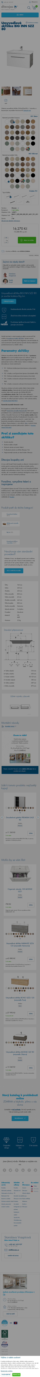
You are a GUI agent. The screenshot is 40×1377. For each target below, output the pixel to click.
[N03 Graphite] (12, 138)
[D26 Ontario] (22, 132)
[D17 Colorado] (17, 127)
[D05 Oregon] (22, 121)
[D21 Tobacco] (28, 127)
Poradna (16, 1188)
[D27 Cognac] (28, 132)
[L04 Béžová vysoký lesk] (28, 175)
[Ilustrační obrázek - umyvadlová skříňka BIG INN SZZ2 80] (27, 91)
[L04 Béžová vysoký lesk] (28, 138)
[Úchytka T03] (23, 196)
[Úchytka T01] (8, 196)
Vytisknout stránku (33, 22)
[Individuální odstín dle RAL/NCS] (28, 149)
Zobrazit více (27, 110)
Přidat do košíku (29, 240)
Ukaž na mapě (10, 1314)
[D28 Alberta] (33, 132)
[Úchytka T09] (20, 202)
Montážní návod (10, 726)
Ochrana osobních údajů (7, 1201)
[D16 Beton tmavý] (12, 127)
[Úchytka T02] (16, 196)
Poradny (12, 497)
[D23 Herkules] (7, 132)
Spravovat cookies (6, 1371)
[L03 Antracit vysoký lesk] (22, 138)
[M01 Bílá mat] (22, 143)
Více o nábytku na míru (14, 570)
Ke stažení (16, 1204)
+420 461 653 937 (8, 2)
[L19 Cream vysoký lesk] (12, 143)
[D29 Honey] (7, 138)
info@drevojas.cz (14, 1250)
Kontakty (3, 1188)
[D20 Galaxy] (22, 127)
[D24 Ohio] (12, 132)
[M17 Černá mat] (33, 143)
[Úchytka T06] (12, 202)
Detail (31, 833)
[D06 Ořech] (28, 121)
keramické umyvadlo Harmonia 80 (17, 411)
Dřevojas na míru (18, 1198)
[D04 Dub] (17, 121)
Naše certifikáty (26, 1198)
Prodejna (16, 1201)
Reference (24, 1201)
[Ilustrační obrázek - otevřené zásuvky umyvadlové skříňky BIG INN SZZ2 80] (16, 91)
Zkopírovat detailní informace (10, 221)
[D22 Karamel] (33, 127)
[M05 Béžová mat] (28, 143)
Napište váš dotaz (13, 1255)
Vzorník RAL (17, 1217)
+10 (20, 938)
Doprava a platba (5, 1198)
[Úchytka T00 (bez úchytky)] (27, 201)
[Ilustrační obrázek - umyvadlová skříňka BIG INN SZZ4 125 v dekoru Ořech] (5, 91)
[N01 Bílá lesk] (7, 121)
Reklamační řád (5, 1196)
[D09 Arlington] (33, 121)
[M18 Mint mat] (12, 149)
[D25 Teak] (17, 132)
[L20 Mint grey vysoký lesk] (17, 143)
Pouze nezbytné (6, 1374)
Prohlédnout (19, 1118)
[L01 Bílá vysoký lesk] (17, 175)
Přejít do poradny (30, 281)
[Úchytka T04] (31, 196)
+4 (19, 993)
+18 (20, 812)
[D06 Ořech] (22, 159)
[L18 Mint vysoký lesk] (7, 143)
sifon (26, 423)
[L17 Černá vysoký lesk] (33, 138)
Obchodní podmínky (6, 1190)
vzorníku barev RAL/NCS (10, 401)
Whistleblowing (17, 1220)
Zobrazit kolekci (9, 301)
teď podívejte (16, 1109)
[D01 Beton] (12, 121)
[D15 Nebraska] (7, 127)
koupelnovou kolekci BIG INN (15, 338)
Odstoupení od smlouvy (7, 1193)
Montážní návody (18, 1196)
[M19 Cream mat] (17, 149)
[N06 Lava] (17, 138)
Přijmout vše (16, 1374)
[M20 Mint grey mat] (22, 149)
